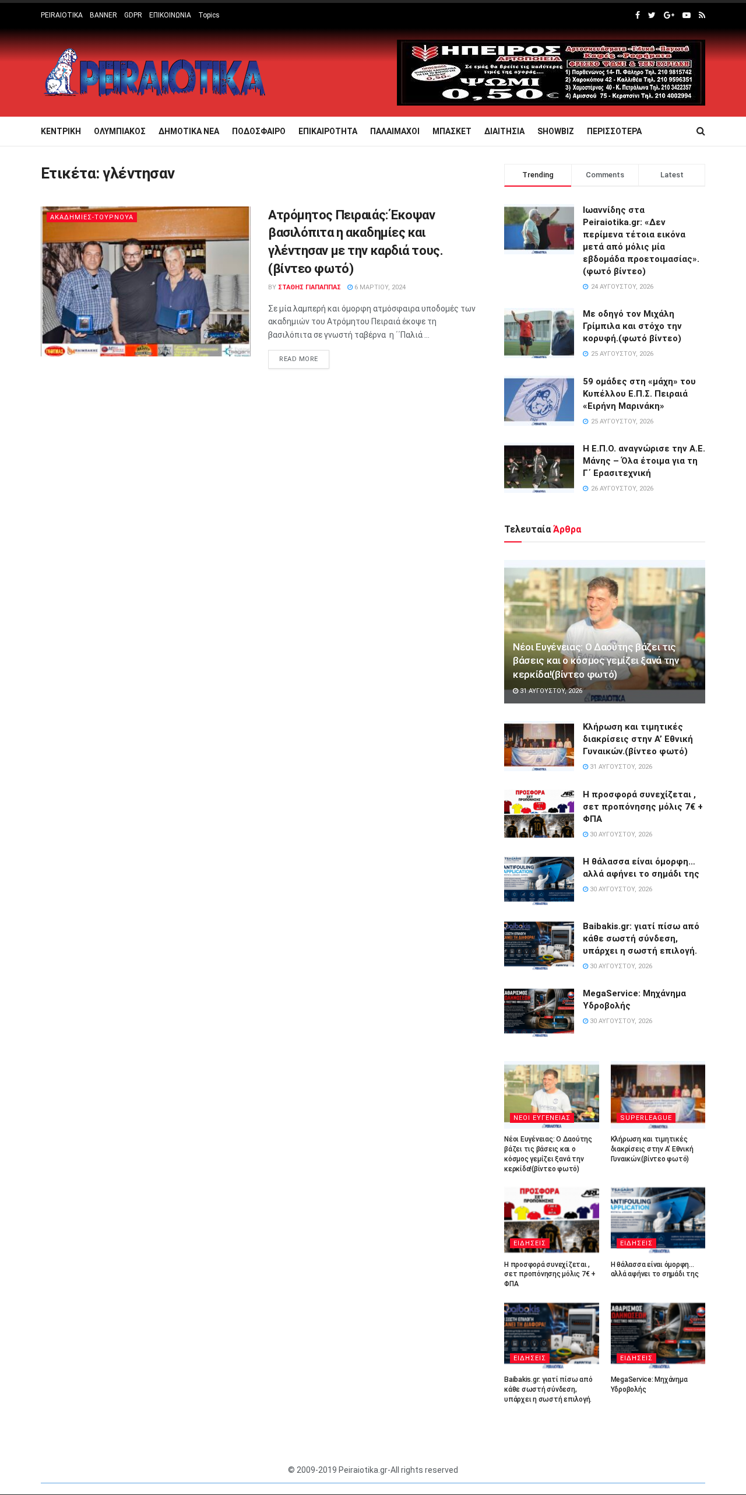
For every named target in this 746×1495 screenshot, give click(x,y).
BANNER (103, 15)
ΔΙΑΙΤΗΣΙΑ (504, 131)
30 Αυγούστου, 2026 (620, 834)
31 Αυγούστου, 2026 (550, 691)
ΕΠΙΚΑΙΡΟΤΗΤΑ (327, 131)
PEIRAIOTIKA (62, 15)
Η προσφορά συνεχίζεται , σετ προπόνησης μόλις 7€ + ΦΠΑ (643, 806)
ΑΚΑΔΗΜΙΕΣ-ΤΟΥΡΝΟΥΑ (91, 217)
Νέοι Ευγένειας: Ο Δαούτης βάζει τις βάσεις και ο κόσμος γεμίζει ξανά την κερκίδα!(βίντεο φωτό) (596, 661)
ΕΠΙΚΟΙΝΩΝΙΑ (170, 15)
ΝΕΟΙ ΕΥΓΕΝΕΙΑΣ (542, 1118)
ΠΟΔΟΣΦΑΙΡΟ (259, 131)
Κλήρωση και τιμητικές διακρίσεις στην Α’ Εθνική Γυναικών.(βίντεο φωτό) (638, 739)
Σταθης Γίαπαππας (309, 287)
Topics (209, 15)
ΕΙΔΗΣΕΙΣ (529, 1243)
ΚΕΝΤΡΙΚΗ (61, 131)
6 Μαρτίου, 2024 (379, 287)
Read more (298, 359)
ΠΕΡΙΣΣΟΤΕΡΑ (614, 131)
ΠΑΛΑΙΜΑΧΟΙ (395, 131)
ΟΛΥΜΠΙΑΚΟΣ (120, 131)
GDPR (133, 15)
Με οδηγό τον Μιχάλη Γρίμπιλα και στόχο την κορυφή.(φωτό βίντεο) (632, 326)
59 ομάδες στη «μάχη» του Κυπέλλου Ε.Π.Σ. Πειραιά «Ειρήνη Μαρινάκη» (639, 393)
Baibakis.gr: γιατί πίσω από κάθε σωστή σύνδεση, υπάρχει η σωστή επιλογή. (641, 938)
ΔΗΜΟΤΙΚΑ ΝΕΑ (189, 131)
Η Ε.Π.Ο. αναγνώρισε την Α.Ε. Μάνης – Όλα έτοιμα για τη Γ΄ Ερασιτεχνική (644, 460)
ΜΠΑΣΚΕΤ (451, 131)
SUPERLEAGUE (646, 1118)
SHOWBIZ (555, 131)
